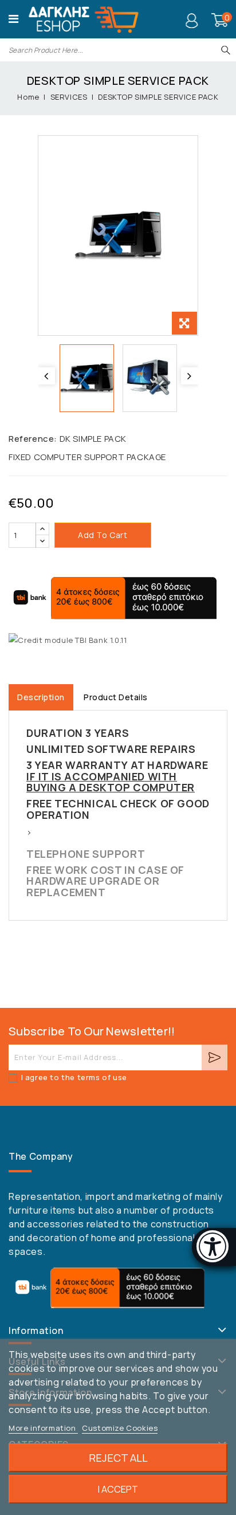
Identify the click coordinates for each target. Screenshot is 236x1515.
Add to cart (103, 534)
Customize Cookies (120, 1428)
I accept (118, 1489)
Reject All (118, 1458)
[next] (189, 375)
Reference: (33, 439)
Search (225, 49)
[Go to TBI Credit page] (68, 640)
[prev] (46, 375)
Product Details (116, 697)
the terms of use (93, 1077)
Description (41, 697)
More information (43, 1428)
